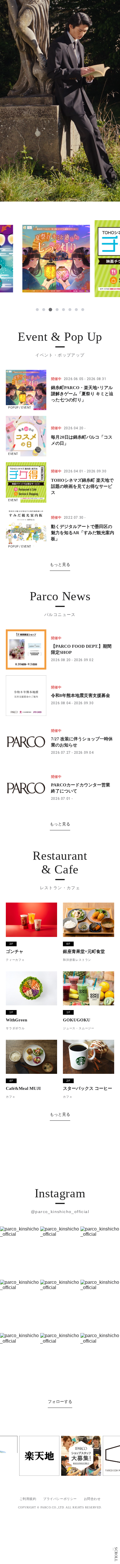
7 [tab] (76, 309)
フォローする (60, 1530)
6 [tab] (69, 309)
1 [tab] (37, 309)
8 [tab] (82, 309)
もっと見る (60, 564)
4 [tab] (57, 309)
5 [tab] (63, 309)
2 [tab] (43, 309)
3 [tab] (50, 309)
